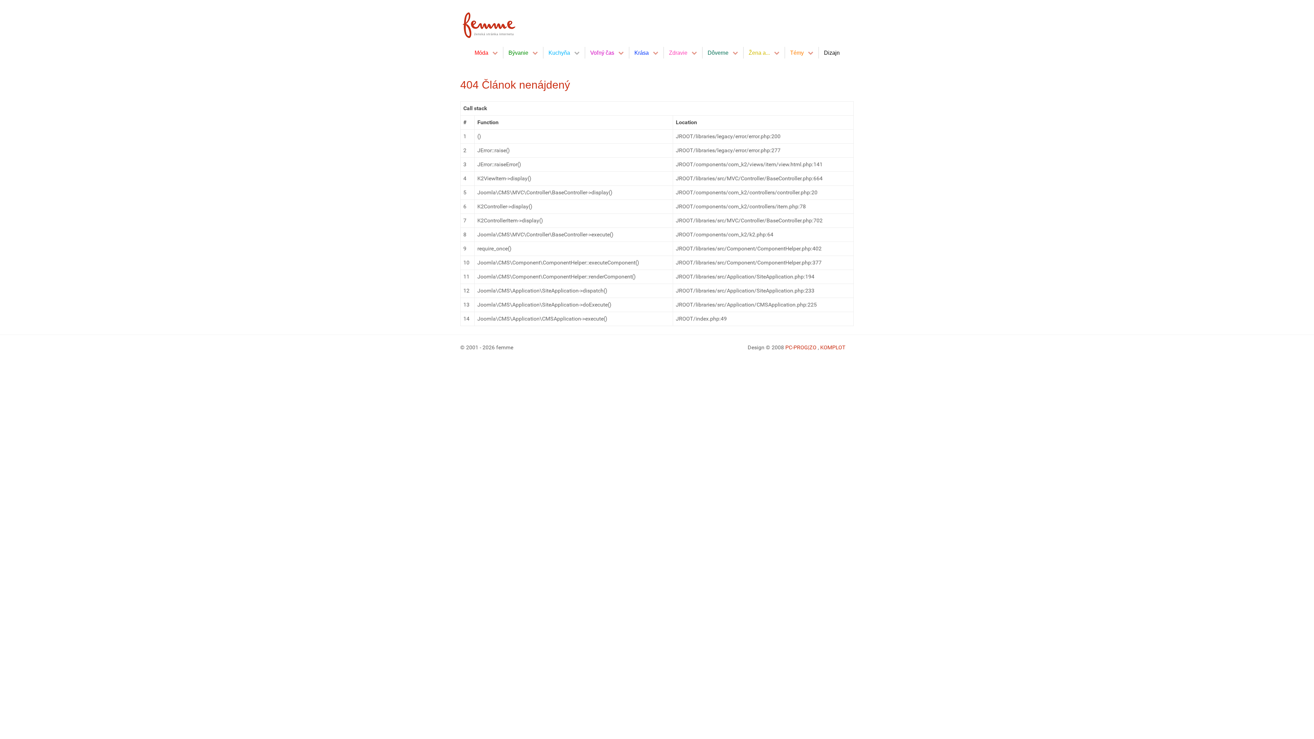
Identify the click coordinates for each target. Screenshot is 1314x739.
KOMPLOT (833, 347)
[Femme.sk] (496, 23)
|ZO (813, 347)
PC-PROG (796, 347)
